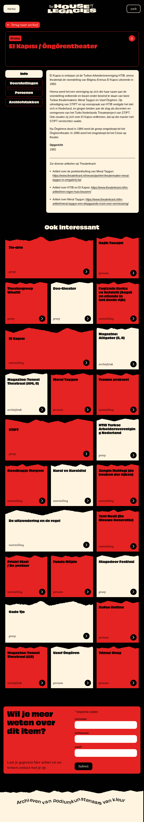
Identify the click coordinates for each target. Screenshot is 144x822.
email (77, 747)
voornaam (79, 719)
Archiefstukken (23, 102)
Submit (82, 766)
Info (23, 73)
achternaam (80, 733)
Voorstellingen (23, 83)
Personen (23, 92)
